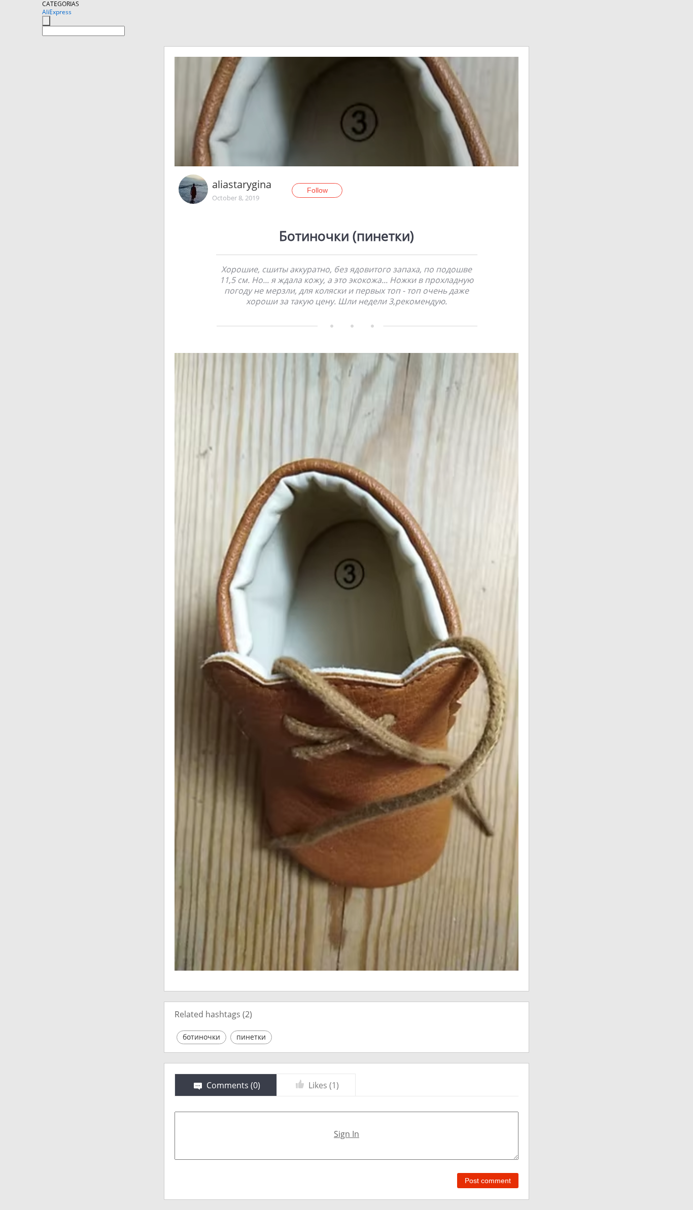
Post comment (488, 1181)
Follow (317, 190)
